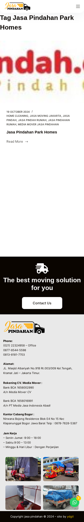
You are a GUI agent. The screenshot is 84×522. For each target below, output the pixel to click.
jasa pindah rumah (32, 120)
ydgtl (70, 516)
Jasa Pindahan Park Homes (31, 132)
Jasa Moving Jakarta (45, 115)
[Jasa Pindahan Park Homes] (42, 72)
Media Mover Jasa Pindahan (38, 124)
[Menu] (78, 6)
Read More (14, 141)
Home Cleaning (17, 115)
